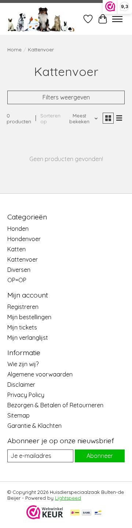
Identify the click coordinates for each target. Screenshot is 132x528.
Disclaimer (21, 384)
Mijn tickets (22, 327)
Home (14, 49)
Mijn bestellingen (29, 317)
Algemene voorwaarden (40, 374)
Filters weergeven (66, 97)
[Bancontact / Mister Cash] (98, 513)
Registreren (22, 306)
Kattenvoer (22, 259)
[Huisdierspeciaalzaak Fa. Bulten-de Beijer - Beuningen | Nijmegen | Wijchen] (41, 19)
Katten (16, 249)
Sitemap (18, 415)
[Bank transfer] (86, 513)
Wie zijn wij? (22, 364)
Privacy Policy (25, 394)
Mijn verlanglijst (27, 337)
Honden (18, 228)
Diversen (18, 269)
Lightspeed (68, 498)
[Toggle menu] (117, 19)
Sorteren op (50, 118)
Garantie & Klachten (34, 425)
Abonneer (100, 455)
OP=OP (16, 280)
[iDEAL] (75, 513)
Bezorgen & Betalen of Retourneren (55, 405)
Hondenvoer (24, 239)
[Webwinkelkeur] (44, 517)
